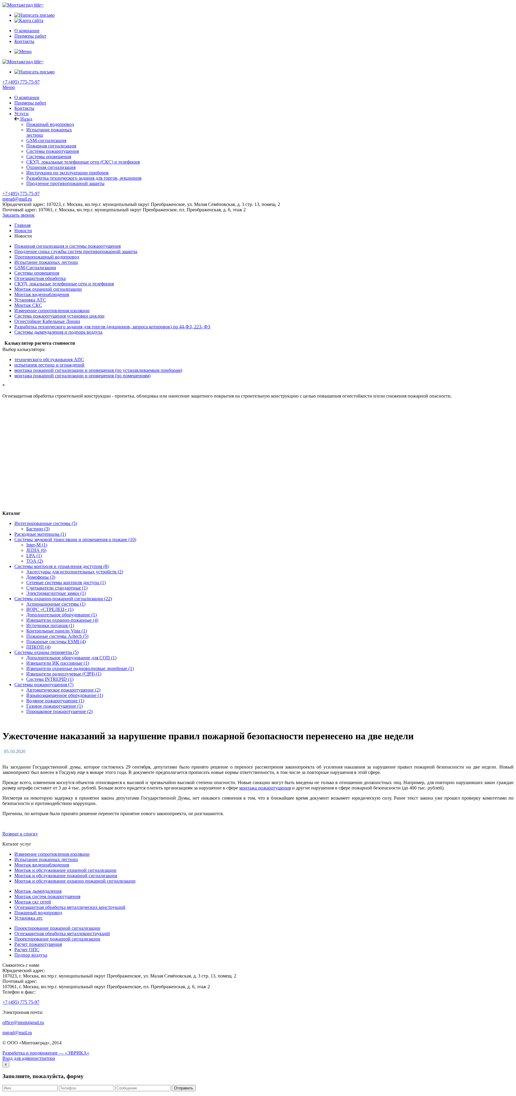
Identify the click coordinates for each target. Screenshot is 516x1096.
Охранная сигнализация (51, 167)
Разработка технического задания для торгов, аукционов (84, 178)
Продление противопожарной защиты (65, 183)
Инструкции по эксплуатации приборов (67, 172)
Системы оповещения (48, 156)
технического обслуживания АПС (49, 359)
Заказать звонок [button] (18, 215)
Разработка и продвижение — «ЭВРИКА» (45, 1052)
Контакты (24, 108)
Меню (8, 87)
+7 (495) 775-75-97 (21, 81)
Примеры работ (30, 102)
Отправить (183, 1088)
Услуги (21, 113)
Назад (25, 118)
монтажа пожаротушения (265, 787)
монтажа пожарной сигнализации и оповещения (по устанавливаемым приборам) (98, 370)
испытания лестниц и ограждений (49, 364)
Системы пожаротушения (52, 151)
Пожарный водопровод (50, 124)
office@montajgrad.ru (23, 1022)
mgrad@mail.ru (17, 198)
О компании (26, 97)
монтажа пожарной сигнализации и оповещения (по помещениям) (82, 375)
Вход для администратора (28, 1058)
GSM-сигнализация (46, 140)
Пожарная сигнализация (51, 145)
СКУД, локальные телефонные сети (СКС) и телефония (83, 161)
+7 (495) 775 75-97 (20, 1002)
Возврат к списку (20, 833)
